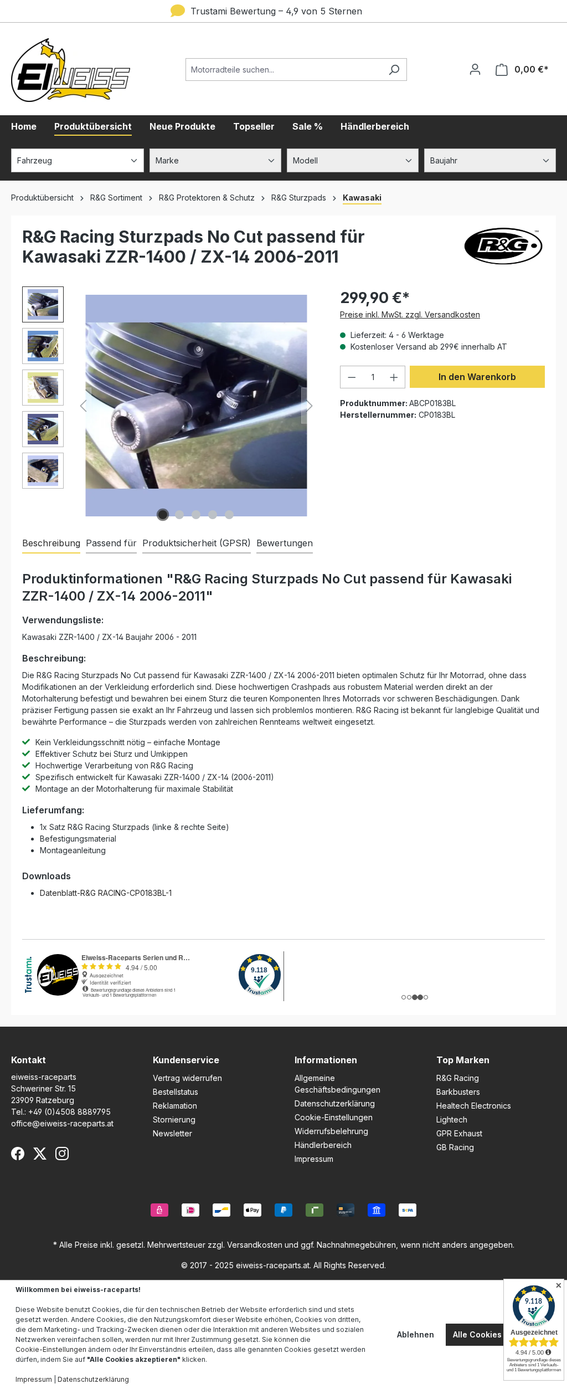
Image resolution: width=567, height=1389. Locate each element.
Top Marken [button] (462, 1059)
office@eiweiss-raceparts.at (62, 1123)
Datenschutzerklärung (335, 1103)
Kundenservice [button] (186, 1059)
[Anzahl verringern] (351, 377)
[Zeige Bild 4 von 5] (212, 514)
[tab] (51, 543)
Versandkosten (254, 1244)
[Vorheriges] (83, 406)
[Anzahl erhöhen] (394, 377)
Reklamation (175, 1105)
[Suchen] (394, 69)
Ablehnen (415, 1334)
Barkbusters (458, 1091)
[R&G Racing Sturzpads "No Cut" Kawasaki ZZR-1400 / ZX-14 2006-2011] (196, 405)
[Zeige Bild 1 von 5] (162, 514)
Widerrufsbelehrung (331, 1131)
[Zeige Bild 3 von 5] (196, 514)
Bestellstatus (175, 1091)
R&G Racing (457, 1078)
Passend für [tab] (111, 543)
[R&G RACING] (503, 251)
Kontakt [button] (28, 1059)
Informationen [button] (326, 1059)
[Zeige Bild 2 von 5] (179, 514)
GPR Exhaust (459, 1133)
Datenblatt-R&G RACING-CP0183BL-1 (106, 893)
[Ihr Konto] (475, 69)
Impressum (314, 1159)
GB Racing (455, 1147)
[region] (170, 405)
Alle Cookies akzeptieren (502, 1334)
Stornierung (174, 1119)
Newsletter (172, 1133)
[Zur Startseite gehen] (70, 70)
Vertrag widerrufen (187, 1078)
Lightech (451, 1119)
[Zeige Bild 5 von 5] (229, 514)
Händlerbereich (323, 1145)
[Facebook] (17, 1153)
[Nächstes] (309, 406)
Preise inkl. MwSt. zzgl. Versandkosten (410, 314)
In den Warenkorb (477, 376)
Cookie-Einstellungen (334, 1117)
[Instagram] (62, 1153)
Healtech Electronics (473, 1105)
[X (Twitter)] (40, 1153)
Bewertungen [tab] (284, 543)
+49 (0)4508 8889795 (69, 1111)
